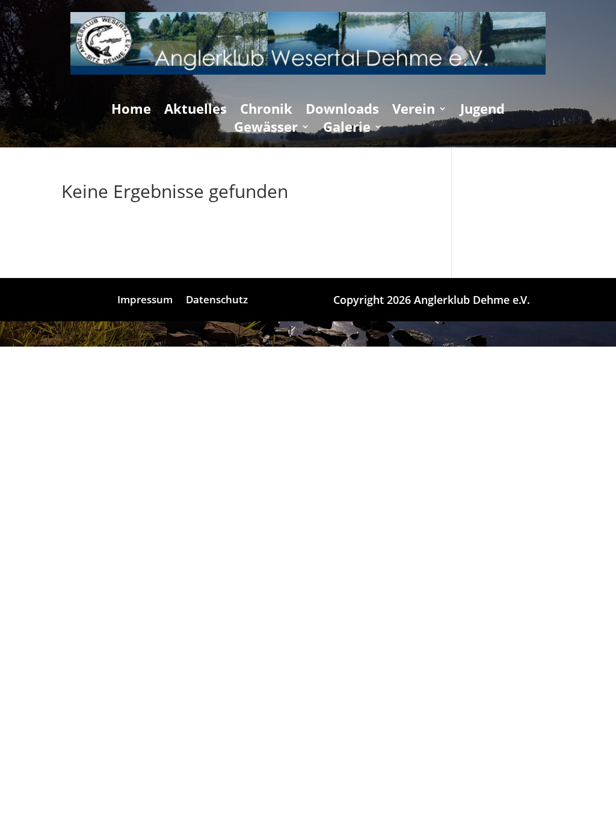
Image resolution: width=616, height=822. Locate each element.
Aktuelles (195, 110)
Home (131, 110)
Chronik (266, 110)
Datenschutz (217, 300)
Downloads (342, 110)
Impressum (145, 300)
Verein (413, 110)
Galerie (347, 128)
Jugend (482, 110)
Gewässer (266, 128)
